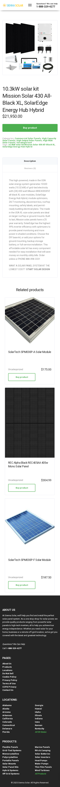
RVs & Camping (42, 750)
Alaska (5, 708)
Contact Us (7, 690)
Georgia (39, 705)
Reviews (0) (30, 168)
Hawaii (38, 708)
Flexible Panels (10, 747)
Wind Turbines (42, 770)
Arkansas (7, 715)
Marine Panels (42, 747)
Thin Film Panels (43, 767)
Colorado (7, 722)
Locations (7, 670)
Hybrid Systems (10, 770)
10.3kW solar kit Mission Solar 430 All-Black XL (31, 144)
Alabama (7, 705)
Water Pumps (41, 763)
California (7, 718)
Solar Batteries (42, 754)
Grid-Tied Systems (11, 750)
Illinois (38, 715)
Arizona (6, 712)
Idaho (38, 712)
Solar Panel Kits (10, 767)
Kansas (38, 725)
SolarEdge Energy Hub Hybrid (17, 146)
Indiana (39, 718)
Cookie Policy (9, 677)
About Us (6, 663)
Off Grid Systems (10, 773)
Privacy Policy (9, 680)
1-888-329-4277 (45, 7)
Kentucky (39, 728)
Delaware (7, 728)
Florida (6, 732)
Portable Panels (10, 760)
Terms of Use (9, 683)
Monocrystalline (10, 754)
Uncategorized (24, 142)
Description (30, 161)
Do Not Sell (7, 673)
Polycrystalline (10, 757)
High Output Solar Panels (29, 140)
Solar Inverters (42, 757)
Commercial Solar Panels (28, 138)
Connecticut (8, 725)
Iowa (37, 722)
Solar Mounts (9, 763)
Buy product (30, 127)
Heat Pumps (41, 760)
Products (7, 667)
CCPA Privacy (9, 687)
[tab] (30, 161)
